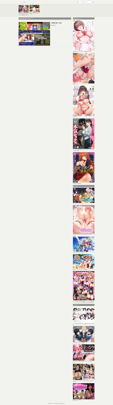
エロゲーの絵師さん (23, 1)
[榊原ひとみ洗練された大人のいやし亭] (34, 8)
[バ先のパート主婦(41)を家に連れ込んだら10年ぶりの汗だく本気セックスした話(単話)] (83, 133)
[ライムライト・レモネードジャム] (83, 195)
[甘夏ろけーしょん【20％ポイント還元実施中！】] (83, 261)
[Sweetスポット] (83, 68)
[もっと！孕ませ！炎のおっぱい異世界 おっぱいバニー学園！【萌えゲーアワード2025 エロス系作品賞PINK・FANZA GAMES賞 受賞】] (83, 285)
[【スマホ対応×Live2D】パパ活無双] (83, 334)
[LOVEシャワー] (83, 101)
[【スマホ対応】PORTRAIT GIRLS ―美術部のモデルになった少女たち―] (83, 315)
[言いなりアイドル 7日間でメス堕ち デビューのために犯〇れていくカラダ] (83, 352)
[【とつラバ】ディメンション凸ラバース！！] (83, 244)
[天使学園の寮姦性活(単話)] (83, 167)
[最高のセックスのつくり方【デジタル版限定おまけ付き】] (83, 35)
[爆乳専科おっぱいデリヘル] (83, 391)
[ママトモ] (83, 219)
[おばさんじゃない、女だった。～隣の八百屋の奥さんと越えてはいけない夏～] (83, 372)
